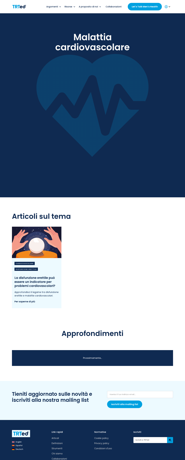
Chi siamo (57, 453)
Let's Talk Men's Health (145, 6)
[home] (19, 6)
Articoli (55, 438)
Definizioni (57, 443)
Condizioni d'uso (103, 448)
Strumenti (57, 448)
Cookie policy (101, 438)
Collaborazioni (113, 6)
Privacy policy (101, 443)
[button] (54, 6)
